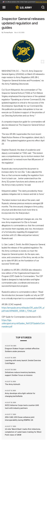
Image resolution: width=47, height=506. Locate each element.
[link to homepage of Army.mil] (23, 7)
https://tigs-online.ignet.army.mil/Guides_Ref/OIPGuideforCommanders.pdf (23, 323)
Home (5, 493)
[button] (1, 4)
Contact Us (15, 493)
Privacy (27, 493)
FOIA (25, 496)
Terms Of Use (39, 493)
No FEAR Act (35, 496)
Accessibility (13, 496)
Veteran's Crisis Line (23, 499)
